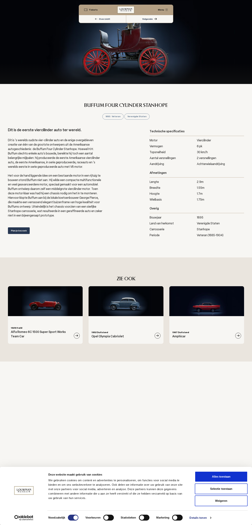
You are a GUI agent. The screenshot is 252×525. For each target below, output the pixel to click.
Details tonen (198, 517)
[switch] (108, 518)
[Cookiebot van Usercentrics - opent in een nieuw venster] (24, 518)
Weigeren (221, 500)
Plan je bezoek (19, 230)
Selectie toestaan (221, 488)
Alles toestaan (221, 476)
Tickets (93, 9)
